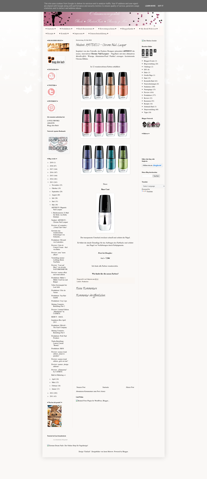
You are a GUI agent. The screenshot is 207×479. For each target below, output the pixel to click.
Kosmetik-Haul (149, 81)
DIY (145, 69)
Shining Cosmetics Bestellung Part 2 (58, 305)
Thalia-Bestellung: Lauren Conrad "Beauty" (57, 343)
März (54, 382)
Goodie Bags (148, 75)
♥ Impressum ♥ (78, 33)
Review (146, 98)
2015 (52, 175)
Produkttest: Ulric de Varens (58, 291)
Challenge (147, 66)
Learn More (150, 6)
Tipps (146, 112)
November (55, 185)
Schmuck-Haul (149, 106)
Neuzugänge (148, 89)
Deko (146, 72)
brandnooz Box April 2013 (58, 321)
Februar (55, 385)
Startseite (106, 387)
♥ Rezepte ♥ (50, 33)
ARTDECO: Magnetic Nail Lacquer (58, 208)
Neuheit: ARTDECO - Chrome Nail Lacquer (59, 221)
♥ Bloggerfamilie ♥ (127, 28)
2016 (52, 172)
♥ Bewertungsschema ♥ (107, 28)
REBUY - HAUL (57, 317)
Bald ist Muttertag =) (58, 375)
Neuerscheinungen (150, 84)
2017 (52, 169)
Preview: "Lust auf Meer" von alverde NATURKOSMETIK (59, 267)
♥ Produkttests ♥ (66, 28)
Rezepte (146, 104)
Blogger (125, 451)
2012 (52, 393)
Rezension (147, 101)
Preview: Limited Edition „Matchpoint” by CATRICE (60, 311)
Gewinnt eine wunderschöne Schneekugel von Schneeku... (58, 234)
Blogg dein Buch (53, 125)
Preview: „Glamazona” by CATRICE (59, 371)
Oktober (55, 188)
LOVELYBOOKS (53, 120)
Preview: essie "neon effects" (58, 253)
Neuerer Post (81, 387)
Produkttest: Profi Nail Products (59, 337)
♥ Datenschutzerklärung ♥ (98, 33)
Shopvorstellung (149, 109)
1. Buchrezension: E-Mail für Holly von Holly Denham (60, 215)
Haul (145, 78)
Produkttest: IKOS (57, 348)
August (54, 195)
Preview (147, 92)
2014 (52, 179)
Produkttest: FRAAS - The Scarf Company (59, 326)
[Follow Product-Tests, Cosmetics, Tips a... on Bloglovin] (152, 166)
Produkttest (148, 95)
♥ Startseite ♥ (51, 28)
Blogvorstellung (149, 64)
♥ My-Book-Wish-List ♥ (148, 28)
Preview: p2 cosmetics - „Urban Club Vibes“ (59, 226)
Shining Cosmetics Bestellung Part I (58, 331)
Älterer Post (130, 387)
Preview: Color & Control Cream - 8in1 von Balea (59, 247)
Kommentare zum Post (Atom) (94, 391)
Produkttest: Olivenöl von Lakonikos (58, 241)
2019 (52, 162)
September (56, 191)
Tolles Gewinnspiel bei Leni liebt (59, 286)
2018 (52, 166)
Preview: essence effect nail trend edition (59, 273)
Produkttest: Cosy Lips (59, 301)
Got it (160, 6)
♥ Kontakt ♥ (64, 33)
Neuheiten (85, 282)
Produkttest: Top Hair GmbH (58, 296)
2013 (52, 182)
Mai (53, 205)
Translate (150, 191)
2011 (52, 396)
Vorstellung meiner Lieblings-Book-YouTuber (57, 260)
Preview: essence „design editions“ (59, 365)
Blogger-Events (149, 61)
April (54, 379)
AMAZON (51, 123)
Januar (54, 389)
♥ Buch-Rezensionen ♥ (85, 28)
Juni (53, 201)
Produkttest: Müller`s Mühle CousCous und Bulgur (59, 280)
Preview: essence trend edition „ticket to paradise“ (59, 354)
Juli (53, 198)
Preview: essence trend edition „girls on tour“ (59, 360)
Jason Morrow (108, 451)
